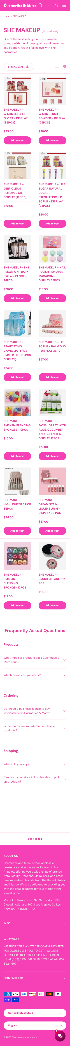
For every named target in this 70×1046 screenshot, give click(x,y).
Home (7, 16)
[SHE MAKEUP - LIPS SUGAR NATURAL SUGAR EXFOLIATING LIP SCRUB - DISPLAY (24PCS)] (52, 165)
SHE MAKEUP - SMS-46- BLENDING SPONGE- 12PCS (15, 581)
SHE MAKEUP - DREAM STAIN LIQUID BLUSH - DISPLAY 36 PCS (50, 506)
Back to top (35, 838)
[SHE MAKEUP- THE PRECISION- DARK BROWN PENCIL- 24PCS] (17, 249)
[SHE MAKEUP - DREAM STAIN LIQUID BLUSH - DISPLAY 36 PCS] (52, 481)
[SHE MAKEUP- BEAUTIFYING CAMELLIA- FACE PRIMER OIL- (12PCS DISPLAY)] (17, 323)
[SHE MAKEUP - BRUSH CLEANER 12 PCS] (52, 556)
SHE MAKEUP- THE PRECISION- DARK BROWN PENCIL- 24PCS (16, 274)
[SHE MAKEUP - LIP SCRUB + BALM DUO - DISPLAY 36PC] (52, 323)
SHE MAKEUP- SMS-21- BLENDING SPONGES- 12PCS (17, 425)
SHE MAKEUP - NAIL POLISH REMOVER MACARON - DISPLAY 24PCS (52, 274)
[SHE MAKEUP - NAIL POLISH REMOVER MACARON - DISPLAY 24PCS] (52, 249)
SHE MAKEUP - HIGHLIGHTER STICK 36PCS (17, 504)
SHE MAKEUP (19, 16)
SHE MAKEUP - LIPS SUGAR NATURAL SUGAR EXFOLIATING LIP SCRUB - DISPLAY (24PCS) (52, 195)
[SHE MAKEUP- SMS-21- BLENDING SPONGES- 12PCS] (17, 402)
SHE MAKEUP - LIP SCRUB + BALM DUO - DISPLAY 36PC (52, 346)
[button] (56, 5)
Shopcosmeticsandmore (24, 1037)
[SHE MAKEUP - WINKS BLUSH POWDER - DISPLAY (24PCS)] (52, 91)
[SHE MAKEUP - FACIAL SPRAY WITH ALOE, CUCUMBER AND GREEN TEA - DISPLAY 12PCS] (52, 402)
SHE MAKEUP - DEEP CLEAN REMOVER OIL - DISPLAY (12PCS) (15, 190)
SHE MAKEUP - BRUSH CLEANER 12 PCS (52, 579)
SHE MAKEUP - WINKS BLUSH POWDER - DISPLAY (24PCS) (52, 116)
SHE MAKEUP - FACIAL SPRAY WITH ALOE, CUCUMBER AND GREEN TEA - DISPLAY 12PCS (52, 429)
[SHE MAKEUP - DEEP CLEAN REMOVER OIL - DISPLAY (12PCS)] (17, 165)
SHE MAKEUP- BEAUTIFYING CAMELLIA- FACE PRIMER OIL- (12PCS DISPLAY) (17, 350)
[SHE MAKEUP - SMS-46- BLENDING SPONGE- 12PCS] (17, 556)
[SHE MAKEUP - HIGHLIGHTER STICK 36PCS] (17, 481)
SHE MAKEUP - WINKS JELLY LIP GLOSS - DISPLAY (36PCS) (16, 116)
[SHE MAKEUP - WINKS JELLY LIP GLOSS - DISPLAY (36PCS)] (17, 91)
